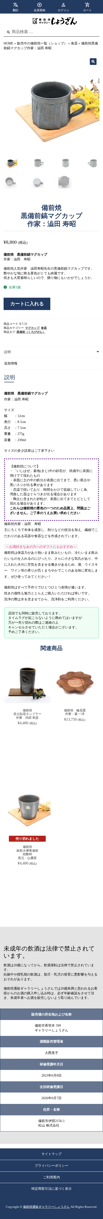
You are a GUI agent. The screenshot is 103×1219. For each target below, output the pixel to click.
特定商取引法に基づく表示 (51, 1188)
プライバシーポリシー (51, 1165)
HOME (8, 43)
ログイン (63, 10)
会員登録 (39, 10)
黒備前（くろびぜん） (31, 332)
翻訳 (15, 10)
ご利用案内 (51, 1177)
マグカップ (32, 328)
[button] (93, 61)
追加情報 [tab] (10, 363)
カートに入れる (27, 303)
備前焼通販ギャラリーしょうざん (46, 1207)
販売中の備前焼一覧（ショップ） (42, 43)
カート (87, 10)
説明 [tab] (7, 352)
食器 (74, 43)
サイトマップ (51, 1154)
